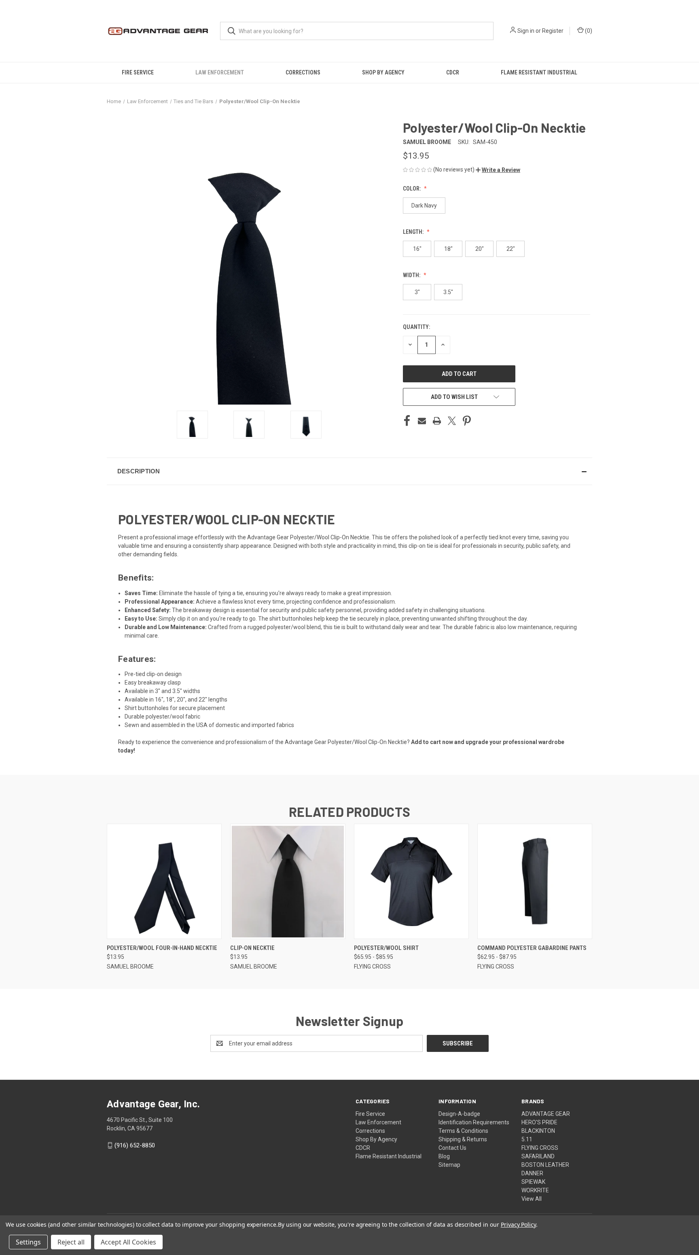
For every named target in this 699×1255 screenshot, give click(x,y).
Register (552, 31)
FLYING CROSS (539, 1148)
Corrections (303, 72)
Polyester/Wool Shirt (386, 948)
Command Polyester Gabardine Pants (532, 948)
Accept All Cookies (128, 1242)
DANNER (532, 1173)
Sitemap (449, 1165)
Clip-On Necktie (252, 948)
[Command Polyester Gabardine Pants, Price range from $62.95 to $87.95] (535, 881)
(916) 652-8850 (134, 1145)
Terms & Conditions (463, 1131)
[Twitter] (452, 420)
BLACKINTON (538, 1131)
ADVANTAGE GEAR (545, 1114)
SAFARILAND (538, 1156)
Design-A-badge (459, 1114)
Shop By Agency (383, 72)
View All (531, 1199)
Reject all (71, 1242)
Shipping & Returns (462, 1139)
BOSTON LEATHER (545, 1165)
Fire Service (138, 72)
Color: (412, 188)
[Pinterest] (467, 420)
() (588, 31)
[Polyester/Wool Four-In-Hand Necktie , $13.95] (164, 881)
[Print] (437, 420)
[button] (498, 170)
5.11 (526, 1139)
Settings (28, 1242)
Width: (412, 275)
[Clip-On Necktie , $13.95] (287, 881)
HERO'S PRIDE (539, 1122)
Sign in (525, 31)
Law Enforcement (219, 72)
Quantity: (416, 327)
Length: (414, 232)
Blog (444, 1156)
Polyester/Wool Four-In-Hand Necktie (162, 948)
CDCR (452, 72)
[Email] (422, 420)
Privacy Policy (518, 1224)
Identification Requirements (473, 1122)
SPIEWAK (533, 1182)
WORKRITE (535, 1190)
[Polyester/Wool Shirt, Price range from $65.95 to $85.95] (411, 881)
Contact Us (452, 1148)
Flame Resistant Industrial (539, 72)
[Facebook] (407, 420)
